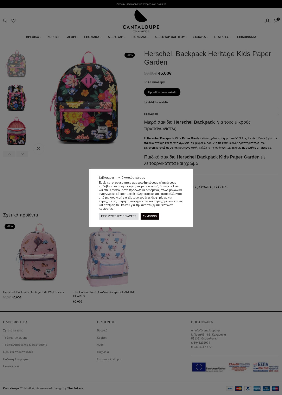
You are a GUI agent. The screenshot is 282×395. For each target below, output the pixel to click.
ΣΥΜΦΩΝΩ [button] (150, 216)
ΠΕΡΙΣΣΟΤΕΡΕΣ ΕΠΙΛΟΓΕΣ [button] (118, 216)
